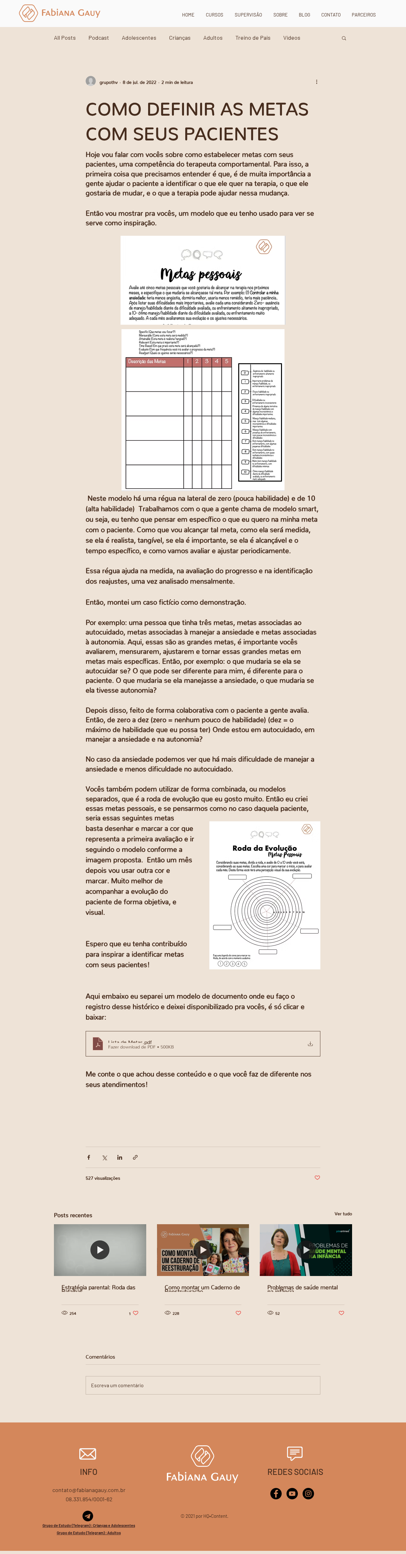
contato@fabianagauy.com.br (89, 1489)
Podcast (98, 37)
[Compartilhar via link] (135, 1157)
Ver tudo (343, 1212)
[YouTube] (292, 1493)
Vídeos (291, 37)
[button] (344, 37)
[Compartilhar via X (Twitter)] (104, 1157)
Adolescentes (139, 37)
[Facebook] (276, 1493)
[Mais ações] (316, 81)
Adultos (213, 37)
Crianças (180, 37)
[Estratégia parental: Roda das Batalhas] (100, 1250)
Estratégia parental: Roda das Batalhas (98, 1288)
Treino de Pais (253, 37)
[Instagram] (308, 1493)
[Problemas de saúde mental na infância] (306, 1250)
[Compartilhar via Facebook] (89, 1157)
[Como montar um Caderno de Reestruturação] (203, 1250)
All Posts (65, 37)
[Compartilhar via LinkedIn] (120, 1157)
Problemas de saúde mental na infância (302, 1288)
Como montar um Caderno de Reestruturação (202, 1288)
